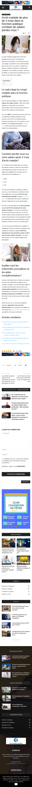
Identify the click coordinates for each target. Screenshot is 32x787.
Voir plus (15, 639)
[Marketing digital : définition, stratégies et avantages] (23, 560)
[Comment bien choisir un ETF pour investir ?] (6, 625)
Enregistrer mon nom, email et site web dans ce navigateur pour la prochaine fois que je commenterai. (15, 460)
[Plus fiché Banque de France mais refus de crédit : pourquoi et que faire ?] (6, 608)
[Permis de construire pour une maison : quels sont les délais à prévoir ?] (6, 667)
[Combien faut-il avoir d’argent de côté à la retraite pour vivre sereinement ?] (8, 543)
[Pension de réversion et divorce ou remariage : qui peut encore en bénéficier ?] (8, 560)
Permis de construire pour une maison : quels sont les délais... (21, 666)
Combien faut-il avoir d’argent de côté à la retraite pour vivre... (8, 550)
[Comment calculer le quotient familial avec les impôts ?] (6, 658)
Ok (16, 784)
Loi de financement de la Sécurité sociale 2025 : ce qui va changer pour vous (23, 378)
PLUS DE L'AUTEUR (23, 389)
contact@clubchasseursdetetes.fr (16, 763)
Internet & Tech (20, 564)
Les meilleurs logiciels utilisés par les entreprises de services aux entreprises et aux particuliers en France (8, 379)
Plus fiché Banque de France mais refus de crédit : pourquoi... (20, 608)
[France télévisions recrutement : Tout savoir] (6, 707)
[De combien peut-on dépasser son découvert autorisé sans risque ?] (6, 397)
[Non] (30, 781)
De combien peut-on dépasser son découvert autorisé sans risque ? (20, 396)
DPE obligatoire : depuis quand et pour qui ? (23, 550)
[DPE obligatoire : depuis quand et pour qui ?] (23, 543)
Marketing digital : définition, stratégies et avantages (23, 568)
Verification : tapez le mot (14, 466)
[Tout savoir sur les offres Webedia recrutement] (6, 690)
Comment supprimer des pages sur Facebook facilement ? (19, 616)
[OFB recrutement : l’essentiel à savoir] (6, 698)
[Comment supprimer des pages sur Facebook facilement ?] (6, 617)
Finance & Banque (6, 14)
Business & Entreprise (4, 417)
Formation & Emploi (6, 546)
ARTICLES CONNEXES (10, 389)
